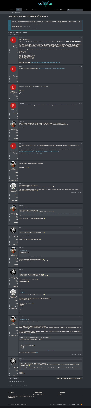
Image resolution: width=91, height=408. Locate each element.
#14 (81, 317)
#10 (81, 227)
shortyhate (13, 233)
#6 (81, 143)
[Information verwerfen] (81, 21)
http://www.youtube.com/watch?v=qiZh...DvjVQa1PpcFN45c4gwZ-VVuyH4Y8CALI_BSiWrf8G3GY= (39, 151)
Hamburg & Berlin (14, 200)
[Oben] (80, 404)
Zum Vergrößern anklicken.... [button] (50, 349)
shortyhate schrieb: (23, 250)
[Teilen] (80, 37)
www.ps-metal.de (14, 140)
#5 (81, 121)
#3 (81, 84)
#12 (81, 269)
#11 (81, 247)
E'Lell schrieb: (22, 229)
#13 (81, 289)
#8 (81, 183)
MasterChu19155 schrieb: (25, 208)
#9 (81, 205)
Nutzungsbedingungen (57, 404)
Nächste (15, 34)
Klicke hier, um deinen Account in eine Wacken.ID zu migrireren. (25, 28)
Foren (34, 396)
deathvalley (15, 244)
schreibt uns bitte (26, 26)
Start (78, 404)
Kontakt (34, 398)
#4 (81, 103)
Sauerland (16, 138)
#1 (81, 37)
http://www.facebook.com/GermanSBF (34, 153)
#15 (81, 358)
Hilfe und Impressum (72, 404)
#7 (81, 161)
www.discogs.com (14, 202)
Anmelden (60, 394)
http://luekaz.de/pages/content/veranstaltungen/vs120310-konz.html (45, 62)
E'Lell (13, 128)
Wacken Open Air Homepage (39, 394)
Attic (37, 352)
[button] (29, 9)
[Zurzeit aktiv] (13, 189)
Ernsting (11, 17)
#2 (81, 66)
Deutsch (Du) (25, 404)
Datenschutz (65, 404)
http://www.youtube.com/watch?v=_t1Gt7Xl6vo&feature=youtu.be (51, 68)
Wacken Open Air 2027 (15, 404)
